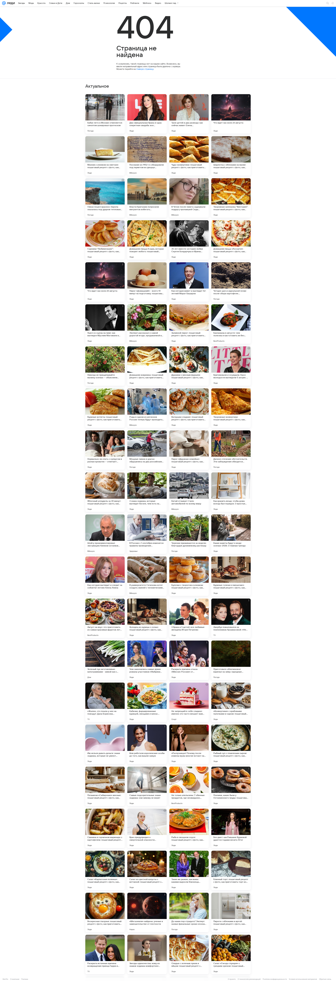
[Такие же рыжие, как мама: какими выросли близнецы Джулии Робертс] (189, 870)
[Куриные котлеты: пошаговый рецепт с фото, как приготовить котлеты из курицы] (105, 408)
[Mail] (4, 3)
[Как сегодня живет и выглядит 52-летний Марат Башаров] (189, 282)
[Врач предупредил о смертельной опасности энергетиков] (147, 828)
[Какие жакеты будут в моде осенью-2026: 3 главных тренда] (231, 534)
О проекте (232, 979)
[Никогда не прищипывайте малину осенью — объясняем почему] (105, 366)
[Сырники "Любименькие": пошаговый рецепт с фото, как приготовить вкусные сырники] (105, 240)
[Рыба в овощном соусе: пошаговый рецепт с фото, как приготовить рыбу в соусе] (189, 828)
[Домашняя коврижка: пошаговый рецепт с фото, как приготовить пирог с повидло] (147, 366)
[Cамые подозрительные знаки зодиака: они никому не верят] (147, 786)
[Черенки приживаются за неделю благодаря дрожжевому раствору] (189, 534)
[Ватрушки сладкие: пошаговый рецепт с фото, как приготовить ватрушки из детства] (189, 408)
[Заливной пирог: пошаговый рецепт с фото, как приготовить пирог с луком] (189, 324)
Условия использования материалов (303, 979)
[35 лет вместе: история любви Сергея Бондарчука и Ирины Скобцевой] (189, 240)
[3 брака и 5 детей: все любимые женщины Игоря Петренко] (189, 618)
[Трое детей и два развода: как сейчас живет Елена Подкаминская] (189, 114)
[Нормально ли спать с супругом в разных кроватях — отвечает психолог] (105, 450)
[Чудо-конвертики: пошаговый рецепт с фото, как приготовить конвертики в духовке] (189, 156)
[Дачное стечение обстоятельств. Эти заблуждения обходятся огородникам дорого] (231, 450)
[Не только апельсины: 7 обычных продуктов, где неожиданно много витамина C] (189, 786)
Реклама (24, 979)
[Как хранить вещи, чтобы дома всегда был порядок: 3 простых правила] (231, 492)
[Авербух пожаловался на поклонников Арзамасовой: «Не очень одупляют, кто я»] (231, 618)
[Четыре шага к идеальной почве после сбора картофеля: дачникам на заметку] (231, 282)
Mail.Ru (5, 979)
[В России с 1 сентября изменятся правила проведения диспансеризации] (147, 534)
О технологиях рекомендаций (249, 979)
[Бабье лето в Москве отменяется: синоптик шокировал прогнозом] (105, 114)
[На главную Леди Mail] (10, 3)
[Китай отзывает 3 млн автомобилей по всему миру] (189, 492)
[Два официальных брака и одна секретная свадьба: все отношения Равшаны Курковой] (147, 114)
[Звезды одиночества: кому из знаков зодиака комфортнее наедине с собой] (147, 954)
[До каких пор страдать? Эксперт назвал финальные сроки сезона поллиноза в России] (189, 912)
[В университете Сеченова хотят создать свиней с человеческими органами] (147, 576)
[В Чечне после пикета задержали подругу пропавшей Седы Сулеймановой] (189, 198)
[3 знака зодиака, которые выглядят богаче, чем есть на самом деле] (147, 492)
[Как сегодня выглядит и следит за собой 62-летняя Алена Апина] (105, 576)
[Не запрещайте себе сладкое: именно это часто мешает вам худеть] (189, 702)
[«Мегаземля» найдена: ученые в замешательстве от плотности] (147, 912)
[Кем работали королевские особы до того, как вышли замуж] (147, 744)
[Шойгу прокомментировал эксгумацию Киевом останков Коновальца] (105, 534)
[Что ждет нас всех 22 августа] (105, 282)
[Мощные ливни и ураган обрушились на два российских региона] (147, 450)
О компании (14, 979)
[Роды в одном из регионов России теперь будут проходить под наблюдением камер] (147, 408)
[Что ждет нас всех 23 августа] (231, 114)
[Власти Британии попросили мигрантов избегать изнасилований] (147, 198)
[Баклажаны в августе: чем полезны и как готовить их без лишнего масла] (231, 324)
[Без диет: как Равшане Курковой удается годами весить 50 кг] (231, 828)
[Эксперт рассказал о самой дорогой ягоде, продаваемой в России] (147, 324)
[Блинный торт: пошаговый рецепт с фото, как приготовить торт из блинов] (231, 870)
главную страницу (144, 69)
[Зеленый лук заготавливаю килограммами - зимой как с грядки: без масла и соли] (105, 660)
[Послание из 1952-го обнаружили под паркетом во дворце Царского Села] (147, 156)
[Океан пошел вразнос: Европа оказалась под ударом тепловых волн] (105, 198)
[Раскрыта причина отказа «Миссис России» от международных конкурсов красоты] (189, 660)
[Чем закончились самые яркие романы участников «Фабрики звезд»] (147, 660)
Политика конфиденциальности (275, 979)
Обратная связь (325, 979)
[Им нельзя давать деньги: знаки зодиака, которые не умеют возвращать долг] (105, 744)
